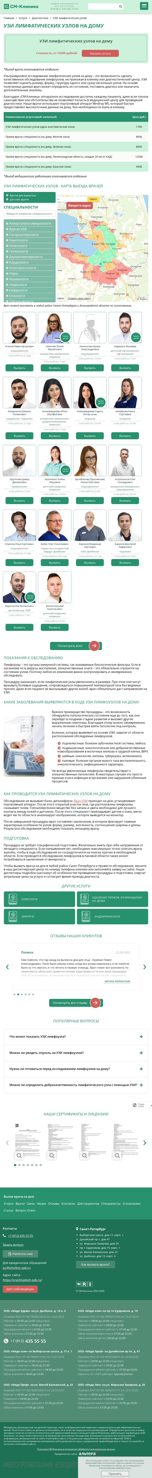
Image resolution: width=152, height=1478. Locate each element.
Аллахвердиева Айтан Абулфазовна (54, 413)
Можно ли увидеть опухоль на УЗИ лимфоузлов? (46, 1053)
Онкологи (17, 296)
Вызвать (19, 368)
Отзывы (53, 1204)
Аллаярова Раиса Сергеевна (125, 413)
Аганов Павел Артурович (19, 346)
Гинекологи (18, 251)
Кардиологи (19, 262)
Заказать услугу (100, 53)
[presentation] (7, 965)
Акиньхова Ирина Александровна (90, 348)
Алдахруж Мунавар (125, 346)
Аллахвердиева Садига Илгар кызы (90, 413)
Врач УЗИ (81, 801)
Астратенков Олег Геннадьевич (125, 480)
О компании (131, 1204)
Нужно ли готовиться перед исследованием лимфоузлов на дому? (59, 1069)
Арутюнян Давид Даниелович (19, 480)
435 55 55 (28, 1341)
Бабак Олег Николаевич (55, 544)
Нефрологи (18, 290)
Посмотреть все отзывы (70, 1003)
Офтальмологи (21, 301)
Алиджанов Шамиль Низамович (19, 413)
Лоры (13, 273)
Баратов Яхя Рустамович (19, 606)
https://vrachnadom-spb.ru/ (22, 1280)
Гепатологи (18, 246)
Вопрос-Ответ (25, 1210)
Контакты (68, 1204)
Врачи (20, 1204)
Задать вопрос (13, 1245)
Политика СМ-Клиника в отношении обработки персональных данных (76, 1449)
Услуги (8, 1204)
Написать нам (22, 1254)
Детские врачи (19, 199)
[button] (14, 994)
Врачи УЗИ (18, 229)
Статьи (8, 1210)
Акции (41, 1204)
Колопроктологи (22, 268)
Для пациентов (88, 1204)
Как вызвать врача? (95, 1264)
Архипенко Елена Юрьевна (55, 480)
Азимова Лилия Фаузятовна (55, 348)
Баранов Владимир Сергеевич (90, 545)
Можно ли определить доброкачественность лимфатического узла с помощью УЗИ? (73, 1085)
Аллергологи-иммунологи (30, 223)
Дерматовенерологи (25, 257)
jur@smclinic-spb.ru (17, 1268)
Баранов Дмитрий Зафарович (125, 545)
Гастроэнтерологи (24, 235)
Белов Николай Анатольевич (55, 607)
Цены (31, 1204)
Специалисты (110, 1204)
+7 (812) (20, 1236)
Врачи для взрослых (23, 195)
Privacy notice (141, 1105)
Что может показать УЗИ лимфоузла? (37, 1036)
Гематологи (18, 240)
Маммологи (18, 279)
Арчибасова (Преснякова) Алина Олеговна (90, 480)
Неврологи (18, 285)
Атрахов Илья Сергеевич (19, 544)
